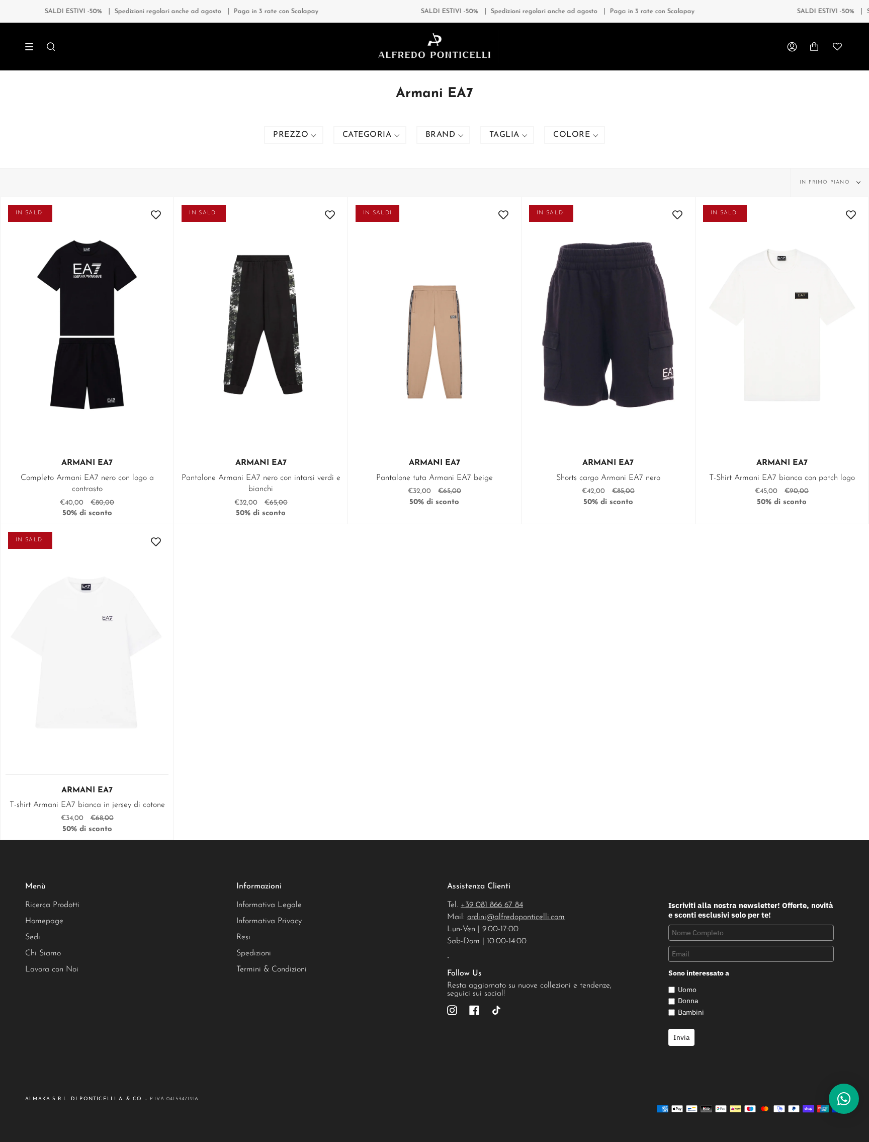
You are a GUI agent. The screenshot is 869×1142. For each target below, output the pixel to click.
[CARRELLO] (814, 46)
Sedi (32, 937)
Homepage (44, 921)
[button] (293, 135)
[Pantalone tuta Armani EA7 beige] (434, 324)
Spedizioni (253, 953)
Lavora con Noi (51, 969)
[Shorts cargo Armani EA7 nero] (608, 324)
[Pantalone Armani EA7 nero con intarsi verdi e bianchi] (260, 324)
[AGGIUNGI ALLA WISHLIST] (156, 215)
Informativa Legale (269, 905)
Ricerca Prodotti (52, 905)
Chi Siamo (43, 953)
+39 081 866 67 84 (492, 905)
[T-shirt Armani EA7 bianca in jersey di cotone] (87, 651)
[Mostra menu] (32, 46)
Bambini (691, 1012)
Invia (681, 1037)
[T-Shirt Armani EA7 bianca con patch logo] (782, 324)
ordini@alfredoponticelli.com (516, 917)
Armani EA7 (87, 463)
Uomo (687, 989)
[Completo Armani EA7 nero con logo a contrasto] (87, 324)
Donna (688, 1000)
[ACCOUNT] (792, 46)
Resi (243, 937)
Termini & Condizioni (271, 969)
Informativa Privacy (269, 921)
